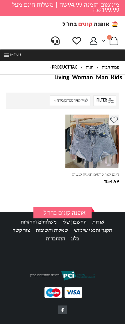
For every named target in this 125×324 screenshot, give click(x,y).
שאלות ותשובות (52, 230)
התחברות (55, 239)
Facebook (62, 309)
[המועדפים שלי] (77, 41)
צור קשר (21, 230)
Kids (116, 78)
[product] (92, 141)
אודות (98, 222)
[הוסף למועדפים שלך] (114, 120)
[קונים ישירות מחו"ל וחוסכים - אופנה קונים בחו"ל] (90, 24)
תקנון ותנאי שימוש (93, 230)
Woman (82, 78)
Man (102, 78)
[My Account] (93, 41)
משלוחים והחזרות (39, 222)
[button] (15, 55)
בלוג (75, 239)
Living (61, 78)
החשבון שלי (75, 222)
